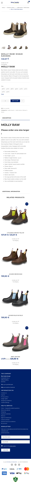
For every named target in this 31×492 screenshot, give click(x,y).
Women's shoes (10, 7)
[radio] (3, 89)
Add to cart (15, 100)
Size (2, 86)
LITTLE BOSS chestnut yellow (15, 232)
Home (3, 7)
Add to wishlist (22, 100)
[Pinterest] (19, 465)
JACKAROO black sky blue (15, 315)
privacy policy (12, 446)
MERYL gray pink (15, 356)
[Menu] (2, 3)
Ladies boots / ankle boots (23, 7)
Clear (2, 94)
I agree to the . (9, 446)
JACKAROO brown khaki (15, 274)
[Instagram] (15, 465)
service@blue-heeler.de (9, 387)
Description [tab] (6, 118)
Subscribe (5, 450)
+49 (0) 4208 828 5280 (8, 384)
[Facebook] (12, 465)
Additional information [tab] (11, 191)
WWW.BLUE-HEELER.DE (11, 462)
